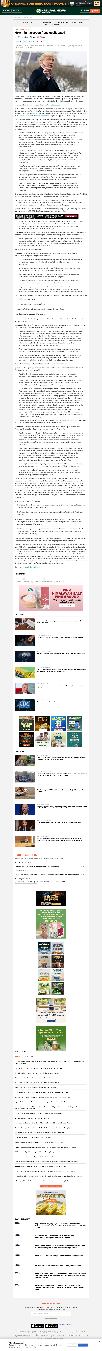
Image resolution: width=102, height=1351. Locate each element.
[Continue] (69, 1314)
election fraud (49, 46)
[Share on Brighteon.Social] (17, 41)
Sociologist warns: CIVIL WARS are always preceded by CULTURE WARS (60, 637)
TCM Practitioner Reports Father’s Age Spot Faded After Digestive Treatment (39, 1113)
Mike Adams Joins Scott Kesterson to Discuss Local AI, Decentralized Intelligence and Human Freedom (55, 1237)
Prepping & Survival (78, 23)
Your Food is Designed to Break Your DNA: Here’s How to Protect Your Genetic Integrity (42, 1128)
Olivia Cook (47, 619)
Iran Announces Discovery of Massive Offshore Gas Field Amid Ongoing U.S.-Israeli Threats (43, 1123)
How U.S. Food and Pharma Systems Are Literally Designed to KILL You (37, 1073)
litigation (74, 46)
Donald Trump (34, 46)
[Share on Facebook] (21, 41)
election (41, 46)
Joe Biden (57, 46)
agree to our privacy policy (27, 1347)
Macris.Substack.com (54, 105)
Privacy (55, 1331)
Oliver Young (47, 651)
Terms (59, 1331)
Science (44, 24)
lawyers (68, 46)
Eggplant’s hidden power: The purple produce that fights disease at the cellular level (41, 1102)
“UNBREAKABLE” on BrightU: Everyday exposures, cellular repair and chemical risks (40, 1166)
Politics (25, 23)
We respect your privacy (51, 1318)
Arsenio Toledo (47, 635)
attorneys (21, 46)
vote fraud (29, 47)
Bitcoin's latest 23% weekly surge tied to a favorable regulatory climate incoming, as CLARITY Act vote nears (48, 1176)
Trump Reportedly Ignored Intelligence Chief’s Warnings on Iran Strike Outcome (40, 1157)
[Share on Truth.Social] (38, 41)
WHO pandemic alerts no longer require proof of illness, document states (37, 1082)
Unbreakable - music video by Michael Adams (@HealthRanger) (58, 1266)
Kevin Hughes (47, 667)
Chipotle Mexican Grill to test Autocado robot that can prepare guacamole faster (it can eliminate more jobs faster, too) (61, 670)
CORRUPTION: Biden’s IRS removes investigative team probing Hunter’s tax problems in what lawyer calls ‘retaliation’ (61, 758)
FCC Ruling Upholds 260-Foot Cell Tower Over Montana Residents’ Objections (39, 1132)
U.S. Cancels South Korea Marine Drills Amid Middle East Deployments (36, 1087)
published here (46, 1337)
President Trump (20, 47)
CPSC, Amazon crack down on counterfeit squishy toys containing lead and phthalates (41, 1092)
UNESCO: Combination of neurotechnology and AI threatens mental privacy (61, 653)
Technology (55, 24)
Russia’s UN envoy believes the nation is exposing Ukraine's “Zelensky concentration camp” (43, 1097)
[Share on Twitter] (25, 41)
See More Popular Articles (51, 1186)
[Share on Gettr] (42, 41)
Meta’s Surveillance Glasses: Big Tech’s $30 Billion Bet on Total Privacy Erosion (39, 1142)
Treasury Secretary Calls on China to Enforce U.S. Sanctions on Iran (35, 1078)
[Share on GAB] (33, 41)
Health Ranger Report (22, 1219)
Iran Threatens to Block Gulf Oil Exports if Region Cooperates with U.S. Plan (38, 1068)
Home (18, 23)
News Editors (30, 37)
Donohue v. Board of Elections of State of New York (34, 116)
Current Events (24, 29)
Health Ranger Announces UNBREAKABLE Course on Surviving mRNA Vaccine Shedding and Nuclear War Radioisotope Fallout (60, 1247)
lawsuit (63, 46)
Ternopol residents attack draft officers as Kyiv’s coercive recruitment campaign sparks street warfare (46, 1161)
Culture (34, 23)
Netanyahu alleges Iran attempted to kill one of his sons (32, 1118)
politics (79, 46)
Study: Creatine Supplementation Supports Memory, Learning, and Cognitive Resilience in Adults (45, 1171)
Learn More (72, 1345)
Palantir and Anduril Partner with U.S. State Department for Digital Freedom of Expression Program (45, 1147)
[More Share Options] (46, 41)
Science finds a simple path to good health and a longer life (33, 1137)
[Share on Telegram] (29, 41)
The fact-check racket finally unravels (49, 702)
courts (27, 46)
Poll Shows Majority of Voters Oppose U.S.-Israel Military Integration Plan (37, 1152)
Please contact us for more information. (26, 883)
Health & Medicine (46, 23)
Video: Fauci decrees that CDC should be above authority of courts (59, 822)
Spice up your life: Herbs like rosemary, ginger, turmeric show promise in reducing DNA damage (44, 1181)
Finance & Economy (61, 23)
